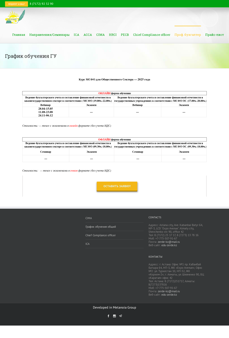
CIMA (88, 218)
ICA (87, 244)
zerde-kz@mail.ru (169, 242)
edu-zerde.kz (169, 245)
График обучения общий (100, 227)
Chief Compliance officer (100, 235)
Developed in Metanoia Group (114, 307)
